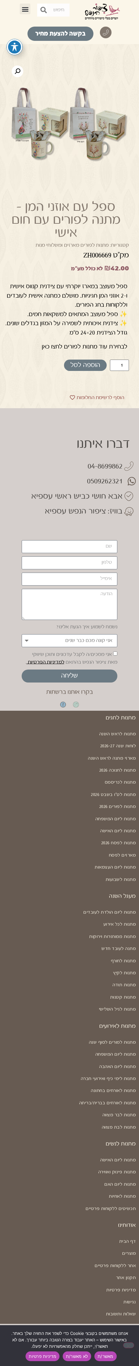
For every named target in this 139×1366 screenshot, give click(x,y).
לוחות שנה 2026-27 (118, 746)
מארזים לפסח (122, 855)
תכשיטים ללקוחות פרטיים (111, 1208)
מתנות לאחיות (122, 1196)
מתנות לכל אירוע (119, 924)
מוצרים (129, 1253)
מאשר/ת (105, 1356)
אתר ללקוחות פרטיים (115, 1266)
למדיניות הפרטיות (45, 662)
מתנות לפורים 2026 (117, 806)
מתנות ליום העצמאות (115, 867)
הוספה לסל (85, 365)
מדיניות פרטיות (121, 1290)
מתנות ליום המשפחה (115, 819)
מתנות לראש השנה (117, 734)
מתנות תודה (124, 985)
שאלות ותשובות (121, 1314)
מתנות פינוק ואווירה (117, 1172)
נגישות (129, 1302)
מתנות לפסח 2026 (118, 843)
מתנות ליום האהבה (117, 1066)
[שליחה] (43, 10)
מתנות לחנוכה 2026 (117, 770)
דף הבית (127, 1241)
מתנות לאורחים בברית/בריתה (107, 1103)
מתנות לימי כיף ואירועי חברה (108, 1078)
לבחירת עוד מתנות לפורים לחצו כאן (84, 346)
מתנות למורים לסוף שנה (112, 1042)
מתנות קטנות (123, 997)
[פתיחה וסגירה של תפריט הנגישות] (14, 47)
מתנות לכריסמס (120, 782)
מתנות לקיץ (124, 973)
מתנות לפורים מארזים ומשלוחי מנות (72, 245)
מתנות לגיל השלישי (117, 1009)
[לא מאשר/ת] (128, 1345)
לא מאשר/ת (77, 1356)
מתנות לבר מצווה (119, 1115)
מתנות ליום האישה (118, 831)
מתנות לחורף (123, 961)
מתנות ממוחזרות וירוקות (112, 936)
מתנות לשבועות (121, 879)
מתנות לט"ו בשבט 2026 (113, 794)
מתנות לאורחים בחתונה (113, 1090)
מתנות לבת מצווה (119, 1127)
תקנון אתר (126, 1278)
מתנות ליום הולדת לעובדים (109, 912)
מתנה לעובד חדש (119, 948)
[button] (25, 9)
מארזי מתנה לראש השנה (112, 758)
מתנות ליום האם (120, 1184)
